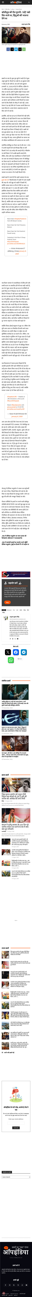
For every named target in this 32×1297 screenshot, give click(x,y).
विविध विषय (7, 9)
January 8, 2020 (16, 416)
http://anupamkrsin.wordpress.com (17, 619)
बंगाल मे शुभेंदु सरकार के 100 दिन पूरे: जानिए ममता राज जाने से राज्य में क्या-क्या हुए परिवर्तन (15, 827)
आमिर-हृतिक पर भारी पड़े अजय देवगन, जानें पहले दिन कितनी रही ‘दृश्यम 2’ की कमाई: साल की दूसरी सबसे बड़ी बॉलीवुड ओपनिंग (15, 703)
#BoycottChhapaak (13, 401)
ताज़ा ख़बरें (5, 948)
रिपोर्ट (3, 9)
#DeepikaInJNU (12, 396)
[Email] (20, 49)
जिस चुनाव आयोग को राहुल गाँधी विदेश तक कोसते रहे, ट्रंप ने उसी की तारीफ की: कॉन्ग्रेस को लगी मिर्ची (14, 797)
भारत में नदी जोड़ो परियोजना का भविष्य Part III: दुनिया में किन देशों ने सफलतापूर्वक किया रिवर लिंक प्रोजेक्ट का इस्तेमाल (21, 874)
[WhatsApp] (24, 49)
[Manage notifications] (3, 1293)
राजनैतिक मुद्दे (4, 791)
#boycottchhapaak (13, 241)
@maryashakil (11, 407)
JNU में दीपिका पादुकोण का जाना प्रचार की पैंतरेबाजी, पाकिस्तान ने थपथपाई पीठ (14, 537)
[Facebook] (8, 49)
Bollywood (9, 610)
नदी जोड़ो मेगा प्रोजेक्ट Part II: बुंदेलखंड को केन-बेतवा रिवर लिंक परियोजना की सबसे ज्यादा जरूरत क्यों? (19, 1024)
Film (14, 610)
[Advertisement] (16, 898)
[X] (12, 49)
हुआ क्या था (5, 180)
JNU (17, 610)
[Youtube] (17, 638)
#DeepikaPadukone (20, 219)
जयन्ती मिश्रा (4, 831)
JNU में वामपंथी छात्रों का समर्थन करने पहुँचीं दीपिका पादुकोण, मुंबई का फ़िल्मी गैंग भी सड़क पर (15, 543)
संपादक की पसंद (19, 9)
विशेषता (3, 801)
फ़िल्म (28, 610)
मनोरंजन (12, 9)
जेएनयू (25, 610)
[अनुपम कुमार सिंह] (6, 628)
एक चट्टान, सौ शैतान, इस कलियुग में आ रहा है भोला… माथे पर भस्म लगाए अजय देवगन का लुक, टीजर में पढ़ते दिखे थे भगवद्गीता (15, 755)
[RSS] (14, 1285)
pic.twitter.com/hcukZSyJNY (15, 409)
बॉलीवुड (3, 612)
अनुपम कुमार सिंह (26, 24)
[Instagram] (12, 638)
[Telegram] (16, 49)
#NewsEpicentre (16, 405)
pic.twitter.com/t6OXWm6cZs (16, 244)
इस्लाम (21, 610)
